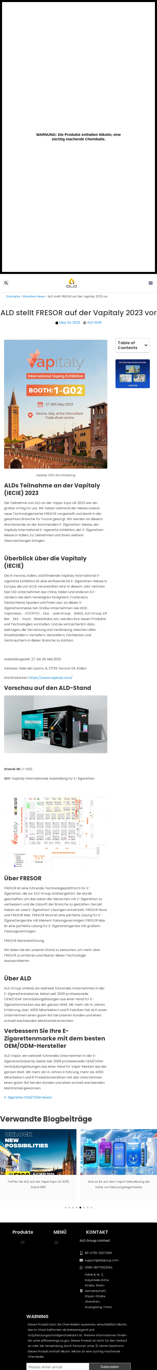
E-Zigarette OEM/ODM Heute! (28, 1097)
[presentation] (6, 1172)
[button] (150, 283)
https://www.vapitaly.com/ (51, 677)
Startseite (13, 296)
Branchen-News (34, 296)
